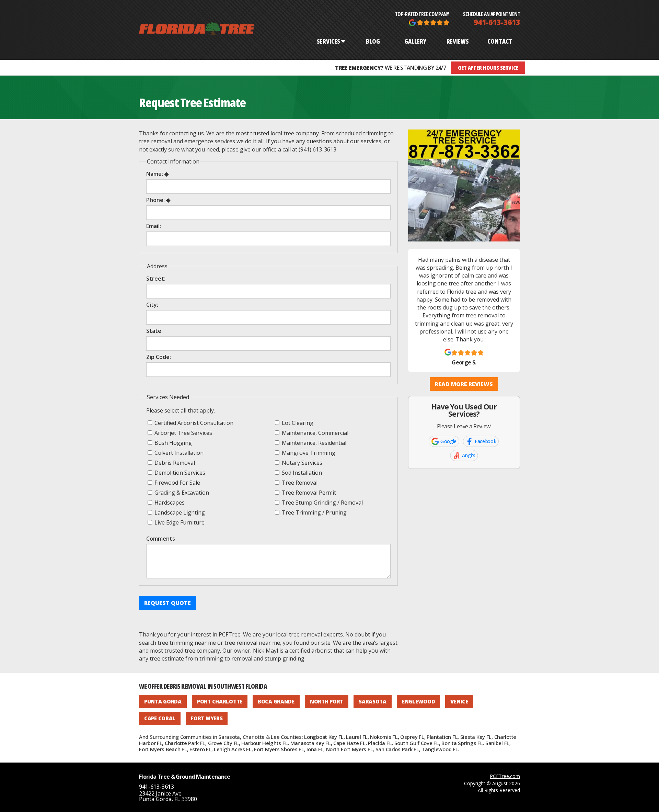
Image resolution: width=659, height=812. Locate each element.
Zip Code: (158, 357)
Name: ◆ (157, 174)
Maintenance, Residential (313, 442)
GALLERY (415, 41)
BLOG (373, 41)
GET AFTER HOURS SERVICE (488, 67)
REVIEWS (458, 41)
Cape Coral (159, 718)
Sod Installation (301, 472)
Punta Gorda (163, 701)
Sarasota (372, 701)
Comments (160, 538)
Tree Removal (298, 482)
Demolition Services (179, 472)
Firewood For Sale (176, 482)
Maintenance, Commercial (314, 432)
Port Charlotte (219, 701)
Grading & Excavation (181, 492)
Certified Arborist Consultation (193, 422)
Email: (153, 226)
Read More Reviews (464, 384)
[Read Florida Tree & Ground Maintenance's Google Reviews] (429, 22)
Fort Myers (206, 718)
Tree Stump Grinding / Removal (321, 502)
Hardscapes (169, 502)
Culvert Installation (178, 452)
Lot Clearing (296, 422)
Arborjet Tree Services (182, 432)
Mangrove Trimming (307, 452)
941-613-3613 (497, 22)
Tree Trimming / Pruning (313, 512)
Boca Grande (276, 701)
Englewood (418, 701)
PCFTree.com (505, 776)
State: (154, 331)
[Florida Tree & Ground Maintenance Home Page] (196, 29)
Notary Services (301, 462)
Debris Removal (174, 462)
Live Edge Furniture (179, 522)
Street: (155, 278)
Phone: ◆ (158, 200)
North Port (326, 701)
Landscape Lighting (179, 512)
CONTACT (499, 41)
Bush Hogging (172, 442)
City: (152, 304)
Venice (459, 701)
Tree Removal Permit (308, 492)
